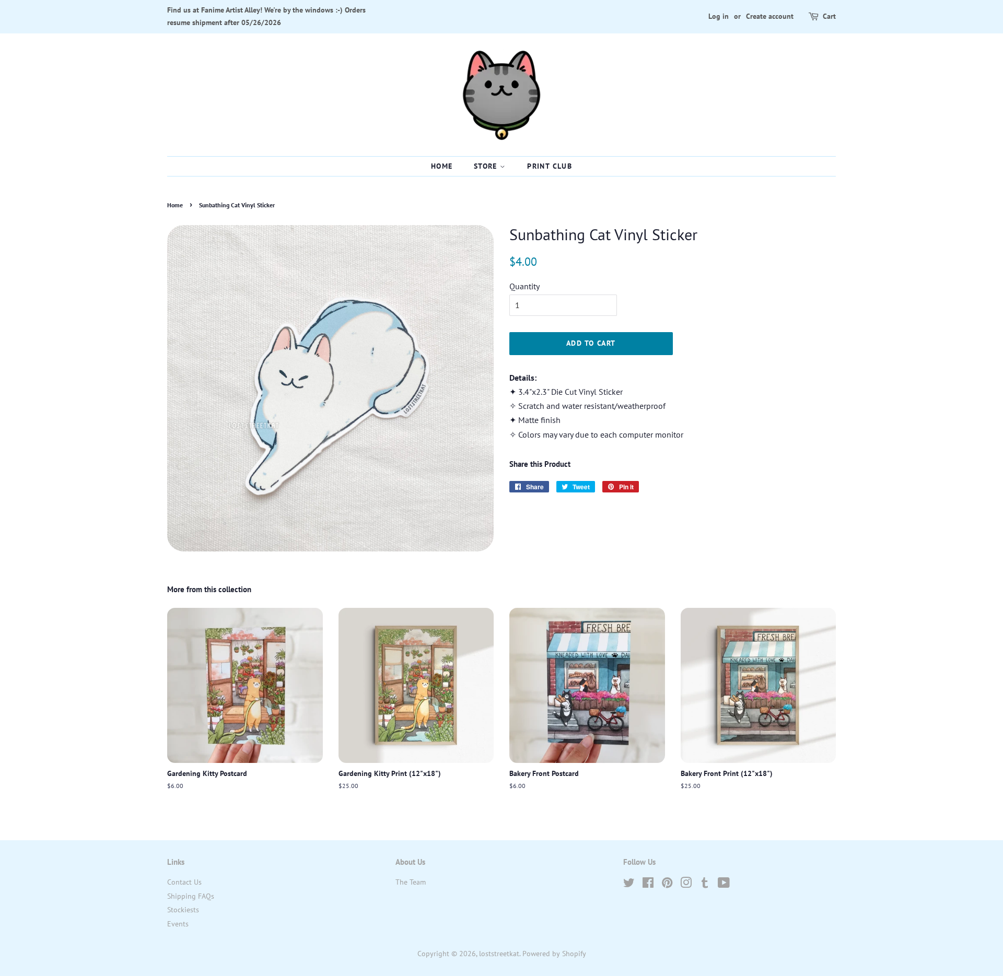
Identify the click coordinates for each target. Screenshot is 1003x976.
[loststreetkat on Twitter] (629, 884)
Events (178, 923)
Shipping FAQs (190, 896)
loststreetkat (499, 953)
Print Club (549, 166)
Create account (770, 16)
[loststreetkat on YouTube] (724, 884)
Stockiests (183, 909)
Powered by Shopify (554, 953)
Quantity (524, 286)
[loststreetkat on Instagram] (686, 884)
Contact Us (184, 882)
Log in (718, 16)
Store (487, 166)
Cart (829, 16)
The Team (410, 882)
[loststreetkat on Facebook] (648, 884)
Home (442, 166)
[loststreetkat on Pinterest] (667, 884)
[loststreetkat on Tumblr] (704, 884)
